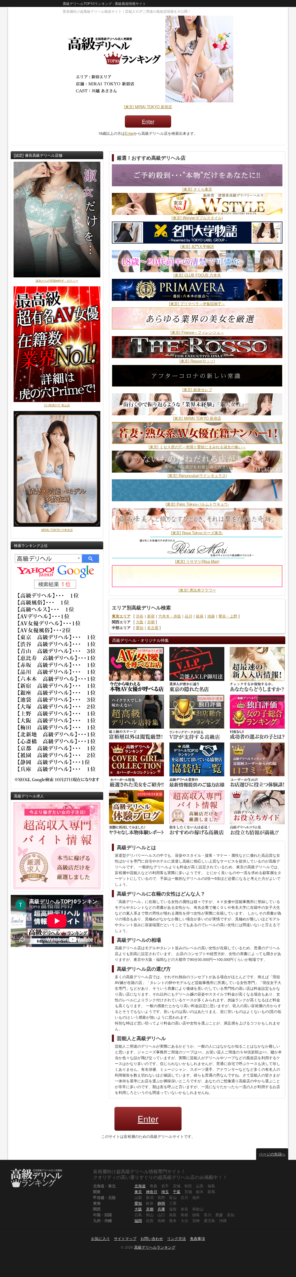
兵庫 (161, 1209)
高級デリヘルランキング (154, 1247)
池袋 (211, 616)
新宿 (151, 616)
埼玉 (165, 1191)
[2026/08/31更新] (136, 669)
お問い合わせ (151, 1238)
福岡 (138, 1220)
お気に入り (100, 1238)
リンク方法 (176, 1238)
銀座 (200, 616)
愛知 (139, 627)
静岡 (161, 1203)
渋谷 (139, 616)
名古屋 (152, 627)
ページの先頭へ (272, 1154)
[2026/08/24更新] (136, 812)
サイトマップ (125, 1238)
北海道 (140, 1185)
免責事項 (197, 1238)
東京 (138, 1191)
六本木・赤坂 (169, 616)
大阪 (139, 621)
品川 (188, 616)
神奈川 (151, 1191)
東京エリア (121, 616)
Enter (148, 121)
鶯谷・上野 (228, 616)
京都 (151, 621)
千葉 (176, 1191)
